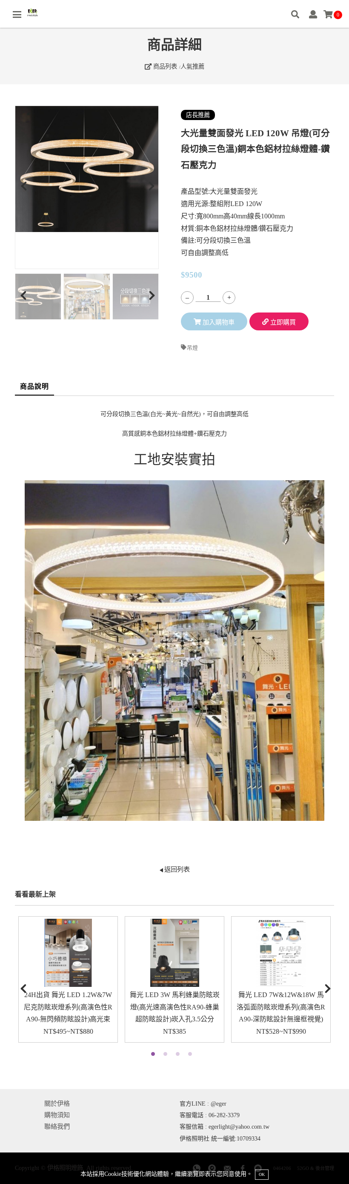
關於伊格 (57, 1103)
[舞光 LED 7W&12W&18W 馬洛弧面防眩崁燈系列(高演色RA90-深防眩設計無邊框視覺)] (281, 953)
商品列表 (164, 66)
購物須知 (57, 1114)
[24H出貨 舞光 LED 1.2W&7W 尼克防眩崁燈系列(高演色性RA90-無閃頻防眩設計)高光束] (68, 953)
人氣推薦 (192, 66)
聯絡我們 (57, 1126)
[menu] (17, 15)
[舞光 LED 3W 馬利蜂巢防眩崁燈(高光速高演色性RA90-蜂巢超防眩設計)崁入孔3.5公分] (174, 953)
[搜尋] (295, 15)
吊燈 (192, 348)
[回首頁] (33, 12)
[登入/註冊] (313, 15)
